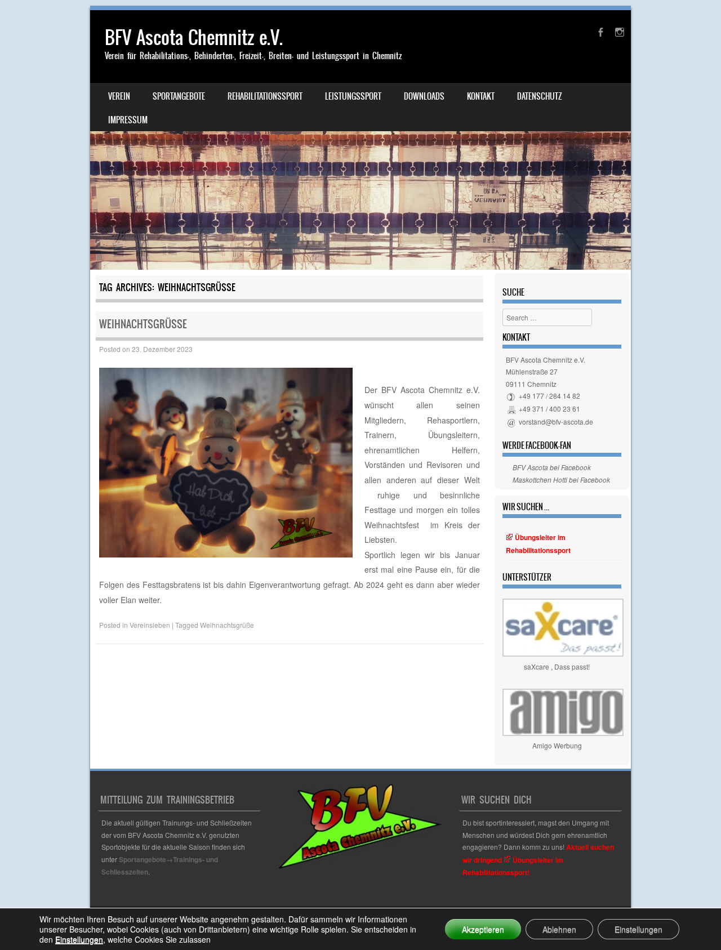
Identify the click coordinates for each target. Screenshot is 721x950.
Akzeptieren (483, 929)
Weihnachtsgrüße (143, 324)
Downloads (424, 96)
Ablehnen (559, 929)
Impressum (128, 120)
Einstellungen (79, 939)
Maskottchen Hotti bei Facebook (561, 479)
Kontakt (481, 96)
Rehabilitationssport (265, 96)
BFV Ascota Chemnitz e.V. (194, 37)
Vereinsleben (150, 625)
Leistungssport (353, 96)
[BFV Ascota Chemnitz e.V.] (360, 140)
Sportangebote (179, 96)
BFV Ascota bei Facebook (552, 467)
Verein (119, 96)
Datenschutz (539, 96)
